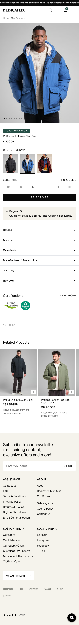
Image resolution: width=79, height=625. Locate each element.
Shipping (8, 270)
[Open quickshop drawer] (33, 392)
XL (58, 187)
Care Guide (9, 250)
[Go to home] (14, 10)
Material (8, 240)
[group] (18, 383)
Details (7, 230)
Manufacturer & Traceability (20, 260)
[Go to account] (57, 10)
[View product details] (18, 405)
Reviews (8, 280)
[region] (39, 383)
